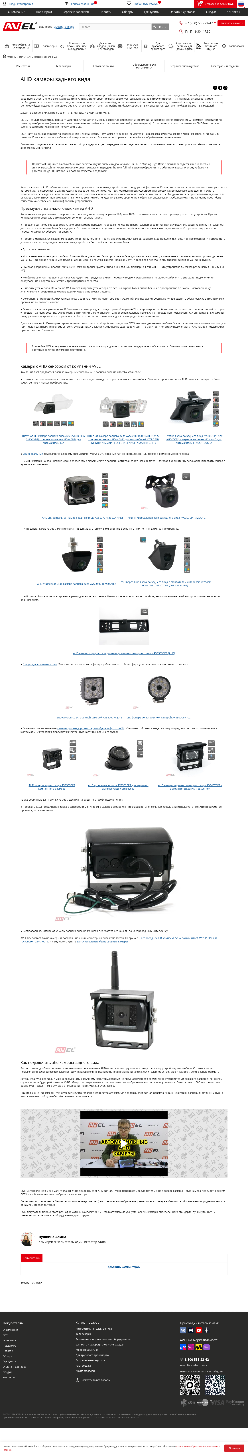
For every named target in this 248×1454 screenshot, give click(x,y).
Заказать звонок (231, 23)
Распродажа (83, 1365)
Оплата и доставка (14, 1366)
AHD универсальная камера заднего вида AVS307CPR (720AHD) (167, 517)
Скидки (7, 1372)
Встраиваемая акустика (90, 1360)
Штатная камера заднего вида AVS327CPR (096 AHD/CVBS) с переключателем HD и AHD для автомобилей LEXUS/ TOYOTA (194, 439)
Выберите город (64, 26)
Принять (234, 1448)
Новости (8, 1351)
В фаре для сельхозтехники (40, 664)
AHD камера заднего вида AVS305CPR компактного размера (52, 786)
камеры (62, 728)
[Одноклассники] (220, 88)
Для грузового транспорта (92, 1355)
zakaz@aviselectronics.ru (195, 1365)
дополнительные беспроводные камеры (102, 941)
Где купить (9, 1361)
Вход (12, 4)
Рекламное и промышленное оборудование (103, 1339)
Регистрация (25, 4)
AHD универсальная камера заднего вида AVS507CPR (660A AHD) (82, 517)
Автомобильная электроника (94, 1328)
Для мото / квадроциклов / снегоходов (99, 1344)
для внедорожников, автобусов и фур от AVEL (95, 728)
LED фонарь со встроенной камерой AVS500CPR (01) (89, 717)
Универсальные (33, 453)
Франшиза (9, 1340)
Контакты (9, 1377)
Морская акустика (87, 1349)
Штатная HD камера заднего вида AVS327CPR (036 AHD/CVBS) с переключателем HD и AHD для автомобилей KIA (53, 439)
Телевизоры (83, 1334)
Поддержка (10, 1345)
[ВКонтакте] (215, 88)
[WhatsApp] (225, 88)
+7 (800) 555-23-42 (199, 23)
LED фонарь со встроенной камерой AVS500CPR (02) (159, 717)
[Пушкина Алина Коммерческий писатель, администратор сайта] (66, 1245)
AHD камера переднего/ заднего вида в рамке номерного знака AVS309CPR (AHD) (124, 653)
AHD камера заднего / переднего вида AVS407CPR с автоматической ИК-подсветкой (190, 786)
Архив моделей (85, 1371)
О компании (10, 1329)
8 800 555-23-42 (197, 1359)
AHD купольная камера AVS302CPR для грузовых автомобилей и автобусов (118, 786)
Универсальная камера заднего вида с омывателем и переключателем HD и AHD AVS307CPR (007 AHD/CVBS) (166, 583)
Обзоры (8, 1356)
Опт (5, 1335)
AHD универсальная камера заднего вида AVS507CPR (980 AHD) (76, 583)
